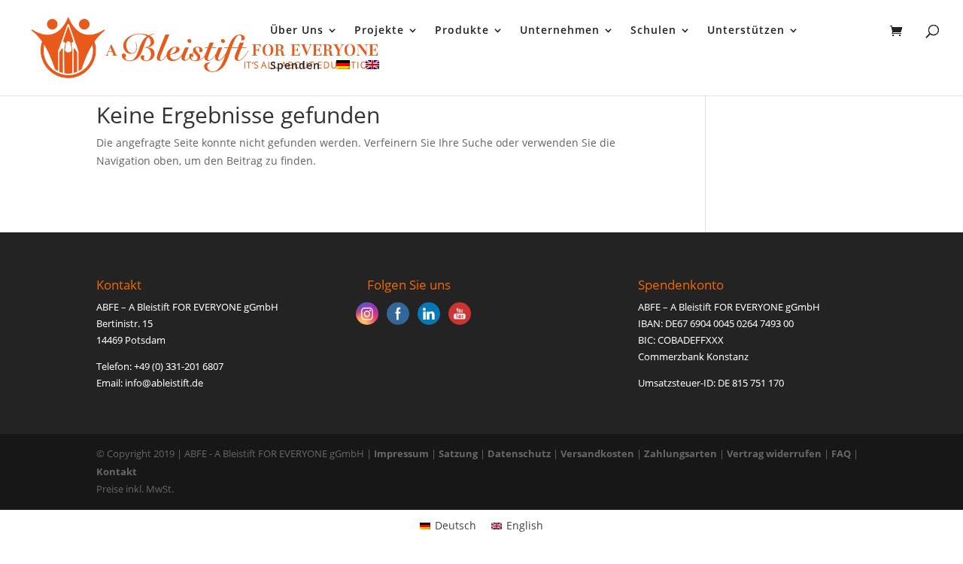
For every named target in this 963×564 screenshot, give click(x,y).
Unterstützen (746, 31)
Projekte (379, 31)
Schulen (653, 31)
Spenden (295, 66)
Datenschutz (519, 453)
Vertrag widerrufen (775, 453)
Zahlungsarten (680, 453)
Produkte (462, 31)
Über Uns (297, 31)
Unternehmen (560, 31)
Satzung (458, 453)
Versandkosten (597, 453)
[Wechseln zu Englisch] (372, 78)
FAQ (841, 453)
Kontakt (116, 471)
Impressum (401, 453)
